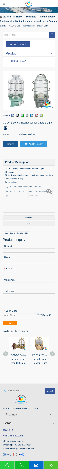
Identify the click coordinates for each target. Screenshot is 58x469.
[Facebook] (22, 454)
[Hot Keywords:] (52, 35)
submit (10, 323)
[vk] (9, 454)
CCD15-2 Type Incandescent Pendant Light (39, 359)
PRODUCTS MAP (18, 44)
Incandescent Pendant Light (17, 233)
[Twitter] (18, 454)
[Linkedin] (4, 454)
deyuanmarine (16, 441)
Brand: (6, 134)
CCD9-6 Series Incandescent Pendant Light (18, 359)
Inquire (10, 144)
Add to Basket (36, 144)
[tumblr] (13, 454)
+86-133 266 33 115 (23, 445)
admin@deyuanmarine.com (22, 449)
